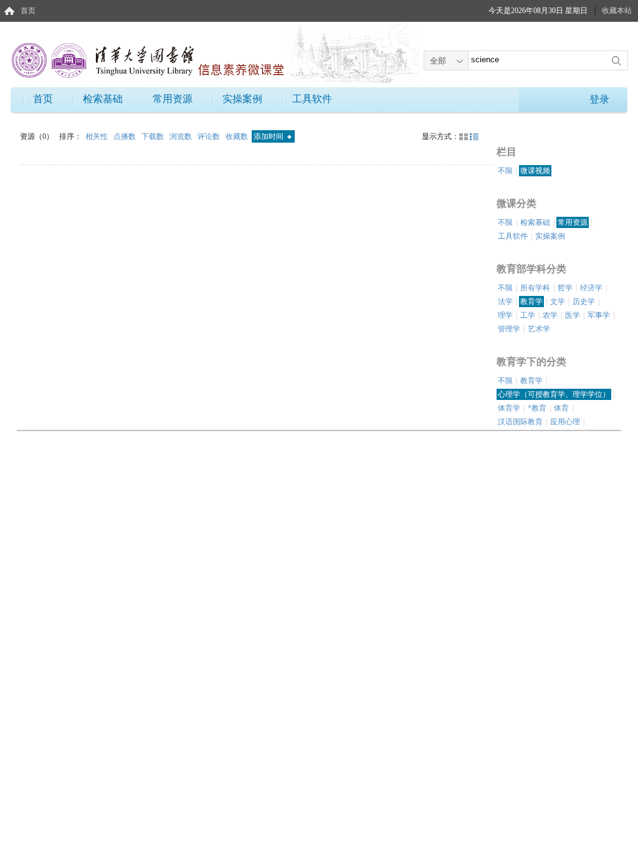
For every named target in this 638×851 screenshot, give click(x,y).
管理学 (509, 329)
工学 (527, 315)
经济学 (591, 287)
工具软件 (312, 98)
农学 (550, 315)
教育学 (531, 301)
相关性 (97, 136)
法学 (505, 301)
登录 (599, 99)
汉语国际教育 (520, 421)
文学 (557, 301)
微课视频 (535, 170)
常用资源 (173, 98)
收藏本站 (617, 10)
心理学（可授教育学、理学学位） (554, 394)
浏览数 (181, 136)
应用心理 (565, 421)
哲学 (565, 287)
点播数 (125, 136)
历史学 (584, 301)
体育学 (509, 408)
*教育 (537, 408)
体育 (561, 408)
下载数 (153, 136)
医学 (572, 315)
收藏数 (238, 136)
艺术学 (539, 329)
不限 (505, 170)
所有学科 (535, 287)
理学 (505, 315)
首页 (28, 10)
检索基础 (103, 98)
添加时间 (269, 136)
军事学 (599, 315)
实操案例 (242, 98)
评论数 (210, 136)
